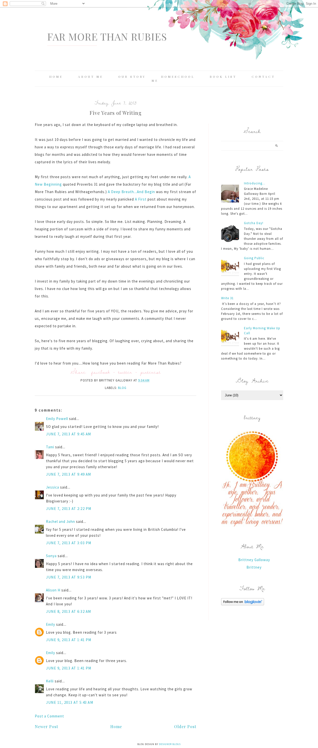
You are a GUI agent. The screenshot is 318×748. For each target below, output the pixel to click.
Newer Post (46, 726)
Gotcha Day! (253, 223)
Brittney (254, 567)
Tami (50, 447)
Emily (50, 624)
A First (141, 199)
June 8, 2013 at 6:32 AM (68, 611)
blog (122, 388)
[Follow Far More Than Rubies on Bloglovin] (242, 604)
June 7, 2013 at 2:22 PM (68, 508)
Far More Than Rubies (107, 36)
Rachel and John (60, 521)
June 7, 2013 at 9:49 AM (68, 474)
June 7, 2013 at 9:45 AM (68, 434)
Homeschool (178, 77)
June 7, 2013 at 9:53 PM (68, 577)
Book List (223, 77)
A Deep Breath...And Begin (131, 191)
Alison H (53, 590)
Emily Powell (57, 418)
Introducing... (254, 183)
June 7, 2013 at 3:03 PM (68, 542)
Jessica (52, 487)
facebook (100, 372)
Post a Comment (49, 716)
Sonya (51, 555)
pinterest (150, 372)
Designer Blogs (170, 744)
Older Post (185, 726)
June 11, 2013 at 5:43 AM (69, 702)
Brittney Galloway (254, 559)
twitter (125, 372)
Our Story (132, 77)
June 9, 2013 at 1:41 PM (68, 639)
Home (56, 77)
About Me (90, 77)
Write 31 (227, 298)
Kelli (50, 681)
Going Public (254, 258)
